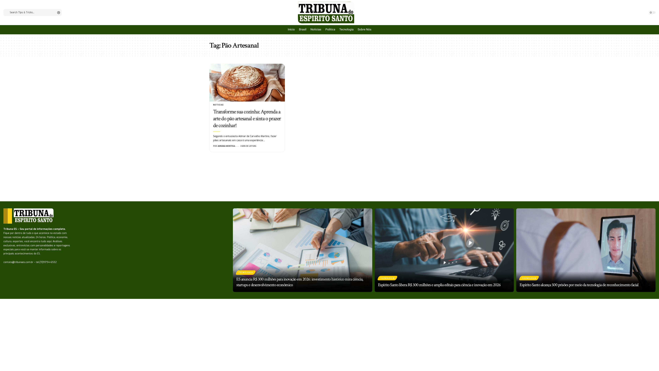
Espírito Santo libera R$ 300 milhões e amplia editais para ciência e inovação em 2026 (439, 285)
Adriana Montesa (226, 146)
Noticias (218, 105)
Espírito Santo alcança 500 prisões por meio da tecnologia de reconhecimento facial (579, 285)
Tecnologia (246, 272)
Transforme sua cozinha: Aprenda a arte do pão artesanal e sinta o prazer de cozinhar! (247, 118)
